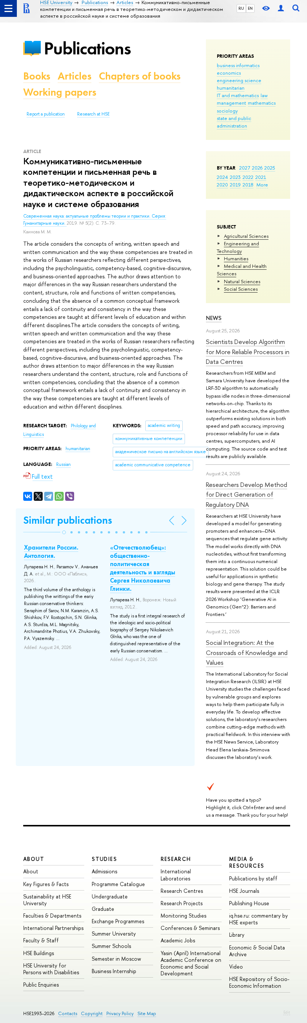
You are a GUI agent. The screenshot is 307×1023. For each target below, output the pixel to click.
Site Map (146, 1013)
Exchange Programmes (118, 921)
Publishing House (249, 903)
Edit (286, 1012)
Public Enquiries (41, 984)
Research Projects (182, 903)
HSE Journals (244, 890)
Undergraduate (110, 896)
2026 (257, 167)
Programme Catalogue (118, 884)
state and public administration (234, 122)
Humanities (236, 258)
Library (236, 934)
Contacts (67, 1013)
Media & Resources (246, 862)
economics (229, 72)
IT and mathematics (238, 95)
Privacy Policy (120, 1013)
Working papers (59, 92)
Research (176, 858)
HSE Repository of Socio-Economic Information (259, 982)
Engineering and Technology (238, 247)
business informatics (238, 65)
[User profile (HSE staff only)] (280, 8)
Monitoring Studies (183, 915)
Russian (63, 464)
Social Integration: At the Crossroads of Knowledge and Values (247, 652)
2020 (222, 184)
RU (241, 8)
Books (36, 76)
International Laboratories (176, 875)
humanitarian (230, 87)
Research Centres (182, 890)
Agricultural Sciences (246, 236)
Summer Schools (111, 945)
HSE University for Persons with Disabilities (51, 969)
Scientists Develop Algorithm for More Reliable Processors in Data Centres (247, 351)
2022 (248, 177)
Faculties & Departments (52, 915)
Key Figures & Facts (46, 884)
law (264, 95)
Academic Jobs (178, 940)
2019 (235, 184)
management (231, 102)
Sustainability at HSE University (47, 900)
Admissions (104, 871)
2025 (269, 167)
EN (250, 8)
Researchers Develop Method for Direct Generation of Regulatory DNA (246, 494)
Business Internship (114, 971)
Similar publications (67, 520)
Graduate (103, 908)
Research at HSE (93, 114)
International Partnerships (53, 927)
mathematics (262, 102)
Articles (74, 76)
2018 (248, 184)
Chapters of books (139, 76)
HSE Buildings (38, 953)
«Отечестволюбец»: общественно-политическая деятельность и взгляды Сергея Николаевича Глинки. (142, 568)
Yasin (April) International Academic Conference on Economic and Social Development (191, 963)
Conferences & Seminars (190, 927)
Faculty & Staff (41, 940)
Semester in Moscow (116, 958)
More (262, 184)
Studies (104, 858)
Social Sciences (241, 288)
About (33, 858)
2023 (235, 177)
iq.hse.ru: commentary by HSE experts (258, 919)
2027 (244, 167)
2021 (260, 177)
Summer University (114, 933)
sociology (227, 110)
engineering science (239, 80)
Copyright (92, 1013)
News (214, 318)
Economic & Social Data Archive (257, 951)
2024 (222, 177)
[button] (64, 532)
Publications (87, 48)
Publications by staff (253, 878)
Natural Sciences (242, 281)
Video (236, 966)
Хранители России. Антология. (51, 551)
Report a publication (46, 114)
